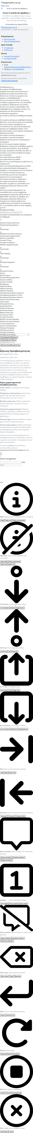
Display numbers (18, 857)
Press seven (13, 904)
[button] (10, 5)
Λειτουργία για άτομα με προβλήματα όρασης (16, 116)
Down (12, 608)
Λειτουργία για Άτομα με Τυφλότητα (13, 179)
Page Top (16, 690)
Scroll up (4, 651)
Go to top (4, 690)
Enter (2, 1015)
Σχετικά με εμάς (9, 39)
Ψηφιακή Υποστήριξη (11, 56)
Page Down (20, 608)
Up (9, 651)
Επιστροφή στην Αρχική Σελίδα (17, 24)
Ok (13, 1015)
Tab (2, 773)
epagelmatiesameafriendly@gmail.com (17, 67)
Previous (11, 816)
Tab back (4, 816)
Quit (6, 1132)
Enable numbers (6, 860)
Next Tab (12, 773)
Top (10, 690)
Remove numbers (7, 941)
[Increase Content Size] (0, 227)
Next (6, 773)
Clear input (4, 976)
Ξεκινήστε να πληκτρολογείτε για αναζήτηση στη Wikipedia (16, 216)
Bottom (14, 729)
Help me (8, 520)
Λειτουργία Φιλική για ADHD (10, 157)
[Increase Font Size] (0, 247)
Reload (3, 1054)
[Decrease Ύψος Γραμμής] (0, 260)
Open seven (23, 904)
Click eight (4, 904)
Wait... (24, 462)
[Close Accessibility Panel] (13, 87)
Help (2, 520)
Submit (8, 1015)
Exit (2, 1132)
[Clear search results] (0, 219)
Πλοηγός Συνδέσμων (7, 332)
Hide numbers (6, 938)
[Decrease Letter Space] (0, 269)
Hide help (4, 562)
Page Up (15, 651)
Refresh (9, 1054)
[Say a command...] (0, 456)
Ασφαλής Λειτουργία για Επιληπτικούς (14, 91)
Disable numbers (18, 938)
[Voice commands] (0, 482)
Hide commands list (7, 564)
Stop (2, 1093)
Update (16, 1054)
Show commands (19, 520)
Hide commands (14, 562)
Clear (11, 976)
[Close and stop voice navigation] (2, 482)
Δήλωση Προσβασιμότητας (10, 345)
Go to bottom (5, 729)
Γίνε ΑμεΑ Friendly (10, 59)
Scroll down (5, 608)
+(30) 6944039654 (18, 69)
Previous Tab (20, 816)
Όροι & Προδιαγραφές (12, 41)
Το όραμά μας (9, 48)
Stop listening (16, 1093)
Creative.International (9, 81)
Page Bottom (22, 729)
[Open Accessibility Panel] (0, 453)
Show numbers (6, 857)
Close (11, 1132)
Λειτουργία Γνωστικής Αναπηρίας (12, 135)
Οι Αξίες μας (8, 50)
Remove (17, 976)
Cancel (7, 1093)
